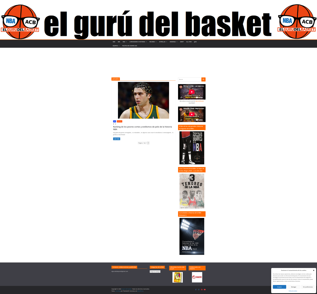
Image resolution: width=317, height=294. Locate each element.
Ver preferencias (308, 287)
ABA (119, 42)
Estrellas (162, 42)
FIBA (124, 42)
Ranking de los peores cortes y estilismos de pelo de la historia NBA (142, 128)
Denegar (293, 287)
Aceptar (279, 287)
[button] (314, 270)
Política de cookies (293, 291)
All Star (189, 42)
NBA (114, 42)
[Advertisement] (158, 60)
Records (152, 42)
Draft (182, 42)
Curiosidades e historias (137, 42)
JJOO (195, 42)
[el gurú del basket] (158, 5)
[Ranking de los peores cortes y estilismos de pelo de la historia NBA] (143, 100)
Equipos (115, 45)
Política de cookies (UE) (129, 45)
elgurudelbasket (199, 101)
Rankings (173, 42)
